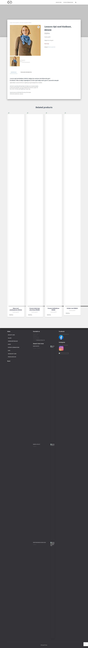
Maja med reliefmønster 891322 (16, 309)
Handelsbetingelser (13, 341)
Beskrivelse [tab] (13, 72)
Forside (11, 22)
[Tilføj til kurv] (21, 314)
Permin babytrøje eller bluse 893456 (34, 309)
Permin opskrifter (16, 22)
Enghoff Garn (58, 2)
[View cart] (79, 2)
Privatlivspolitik (12, 356)
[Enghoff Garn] (9, 2)
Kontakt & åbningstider (13, 347)
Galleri (9, 338)
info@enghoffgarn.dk (40, 340)
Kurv (9, 350)
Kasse (9, 344)
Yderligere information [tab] (26, 72)
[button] (38, 27)
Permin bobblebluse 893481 (53, 309)
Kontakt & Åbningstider (68, 2)
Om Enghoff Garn (12, 353)
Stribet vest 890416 (72, 308)
